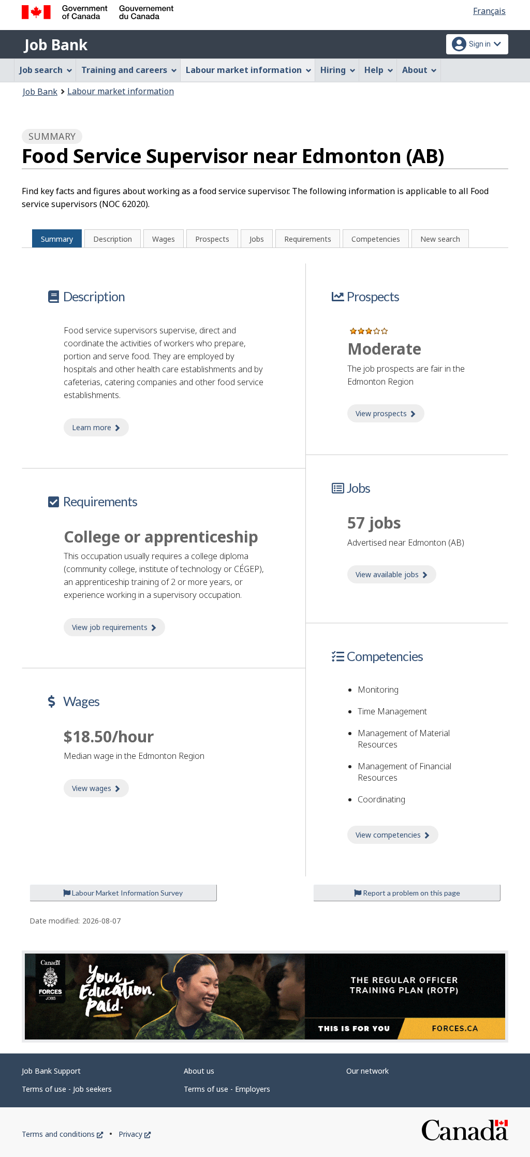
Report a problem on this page (410, 892)
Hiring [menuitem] (333, 70)
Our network (367, 1071)
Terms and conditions (62, 1134)
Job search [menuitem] (41, 70)
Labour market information (120, 91)
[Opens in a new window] (265, 996)
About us (199, 1071)
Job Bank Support (51, 1071)
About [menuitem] (415, 70)
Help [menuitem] (374, 70)
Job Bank (55, 44)
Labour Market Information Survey (126, 892)
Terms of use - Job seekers (67, 1089)
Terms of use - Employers (227, 1089)
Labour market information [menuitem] (244, 70)
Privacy (135, 1134)
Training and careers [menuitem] (124, 70)
